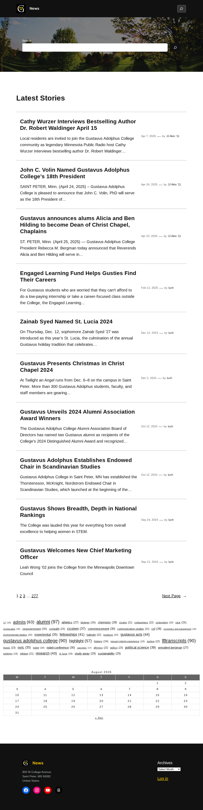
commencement (101, 628)
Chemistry (107, 622)
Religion (27, 653)
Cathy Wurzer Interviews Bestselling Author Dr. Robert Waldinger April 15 (78, 124)
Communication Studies (133, 629)
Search (26, 40)
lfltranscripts (179, 640)
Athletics (70, 622)
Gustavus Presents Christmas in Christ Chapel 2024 (72, 366)
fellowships (72, 634)
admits (23, 622)
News (34, 8)
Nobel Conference (61, 647)
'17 (7, 622)
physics (101, 647)
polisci (116, 647)
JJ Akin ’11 (172, 136)
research (46, 653)
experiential (45, 634)
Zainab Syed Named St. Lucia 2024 (66, 321)
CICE (181, 622)
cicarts (125, 622)
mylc (24, 647)
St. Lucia (66, 654)
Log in (162, 778)
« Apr (99, 717)
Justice (153, 641)
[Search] (175, 47)
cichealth (57, 628)
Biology (88, 622)
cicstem (76, 629)
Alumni (47, 621)
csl (156, 628)
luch (171, 287)
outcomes (84, 648)
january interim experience (128, 641)
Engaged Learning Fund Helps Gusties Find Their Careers (78, 276)
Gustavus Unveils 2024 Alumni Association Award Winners (77, 415)
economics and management (180, 629)
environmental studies (17, 635)
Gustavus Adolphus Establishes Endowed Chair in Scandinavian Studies (76, 463)
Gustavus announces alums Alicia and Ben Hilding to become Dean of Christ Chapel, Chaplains (77, 224)
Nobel (38, 648)
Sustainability (109, 653)
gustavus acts (135, 634)
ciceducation (11, 629)
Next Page (174, 596)
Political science (140, 647)
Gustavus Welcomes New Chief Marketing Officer (75, 553)
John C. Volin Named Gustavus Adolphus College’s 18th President (75, 173)
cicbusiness (143, 622)
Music (9, 647)
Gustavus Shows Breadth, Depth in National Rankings (78, 511)
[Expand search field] (181, 8)
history (101, 641)
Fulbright (94, 634)
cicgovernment (34, 628)
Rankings (10, 654)
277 (35, 596)
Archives (164, 763)
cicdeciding (164, 622)
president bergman (173, 647)
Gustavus (110, 635)
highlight (80, 641)
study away (85, 653)
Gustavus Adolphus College (35, 640)
